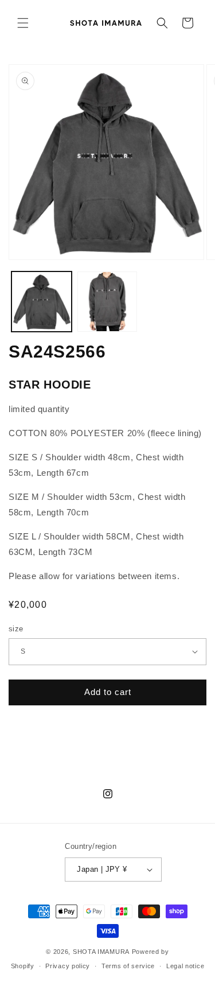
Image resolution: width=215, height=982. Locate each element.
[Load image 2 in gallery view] (107, 301)
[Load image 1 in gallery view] (41, 301)
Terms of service (128, 965)
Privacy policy (67, 965)
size (16, 628)
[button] (23, 23)
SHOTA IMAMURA (101, 951)
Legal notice (185, 965)
